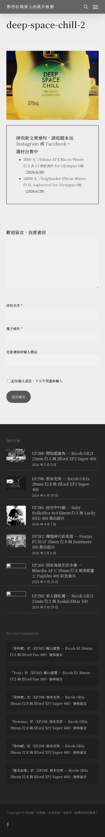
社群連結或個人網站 (21, 351)
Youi (17, 672)
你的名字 (14, 305)
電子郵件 (14, 328)
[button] (95, 6)
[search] (85, 7)
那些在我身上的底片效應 (30, 7)
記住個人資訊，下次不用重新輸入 (37, 380)
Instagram (27, 143)
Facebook (56, 143)
